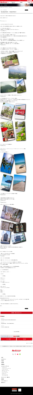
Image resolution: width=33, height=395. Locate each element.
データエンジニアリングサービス (6, 368)
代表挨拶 (2, 360)
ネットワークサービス (5, 372)
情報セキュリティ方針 (12, 346)
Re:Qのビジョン (3, 359)
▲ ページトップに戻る (30, 343)
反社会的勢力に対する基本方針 (19, 346)
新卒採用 (24, 339)
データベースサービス (5, 369)
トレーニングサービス (5, 375)
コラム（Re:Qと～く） (4, 380)
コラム (3, 7)
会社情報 (29, 2)
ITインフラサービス (4, 371)
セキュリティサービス (5, 374)
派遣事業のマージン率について (26, 346)
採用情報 (21, 2)
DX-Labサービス (4, 373)
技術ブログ (2, 382)
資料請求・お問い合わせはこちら (16, 312)
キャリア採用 (8, 339)
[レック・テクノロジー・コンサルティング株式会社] (4, 2)
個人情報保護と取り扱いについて (6, 346)
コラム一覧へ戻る (16, 331)
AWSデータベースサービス (5, 370)
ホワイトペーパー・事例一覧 (13, 2)
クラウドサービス (4, 367)
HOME (1, 7)
